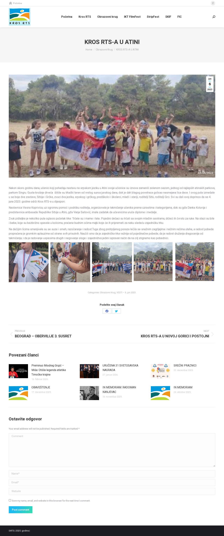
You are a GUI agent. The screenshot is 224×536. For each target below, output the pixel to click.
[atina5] (29, 262)
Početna (17, 3)
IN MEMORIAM (183, 387)
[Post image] (18, 371)
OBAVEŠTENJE (40, 387)
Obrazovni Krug (107, 292)
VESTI (119, 292)
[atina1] (194, 261)
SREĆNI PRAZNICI (185, 365)
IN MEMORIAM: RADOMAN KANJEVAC (119, 390)
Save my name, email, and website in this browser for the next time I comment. (51, 500)
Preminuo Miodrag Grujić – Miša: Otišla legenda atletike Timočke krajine (48, 370)
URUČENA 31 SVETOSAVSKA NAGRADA (120, 368)
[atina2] (153, 261)
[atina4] (70, 262)
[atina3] (112, 262)
